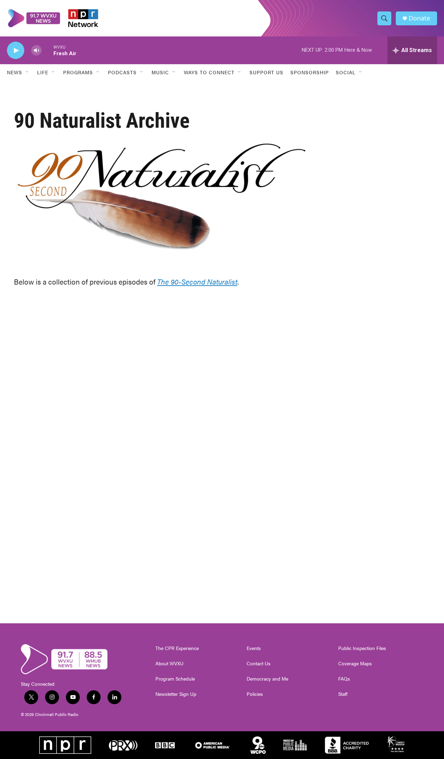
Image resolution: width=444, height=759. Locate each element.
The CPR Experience (177, 648)
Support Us (266, 72)
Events (254, 648)
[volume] (36, 50)
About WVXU (169, 663)
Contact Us (259, 663)
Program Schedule (175, 679)
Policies (255, 694)
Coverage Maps (355, 663)
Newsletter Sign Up (175, 694)
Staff (343, 694)
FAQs (344, 679)
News (14, 72)
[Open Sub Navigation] (27, 72)
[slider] (47, 50)
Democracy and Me (267, 679)
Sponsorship (309, 72)
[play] (15, 50)
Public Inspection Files (362, 648)
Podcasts (122, 72)
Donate (419, 18)
